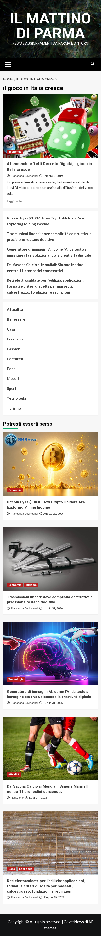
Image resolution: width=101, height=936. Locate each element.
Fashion (13, 349)
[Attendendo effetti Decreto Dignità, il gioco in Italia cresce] (50, 126)
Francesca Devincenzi (24, 175)
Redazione (17, 797)
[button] (8, 64)
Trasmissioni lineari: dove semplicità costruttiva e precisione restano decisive (49, 236)
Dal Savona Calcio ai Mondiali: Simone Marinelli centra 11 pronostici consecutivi (46, 267)
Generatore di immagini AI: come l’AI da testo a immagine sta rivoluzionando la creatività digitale (49, 252)
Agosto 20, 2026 (53, 513)
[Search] (92, 64)
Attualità (15, 309)
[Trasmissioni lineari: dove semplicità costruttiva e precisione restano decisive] (50, 559)
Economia (14, 151)
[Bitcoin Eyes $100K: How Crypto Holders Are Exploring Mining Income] (50, 464)
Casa (11, 329)
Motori (13, 378)
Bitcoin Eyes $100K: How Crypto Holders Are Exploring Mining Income (45, 221)
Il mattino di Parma (50, 26)
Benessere (16, 319)
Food (11, 368)
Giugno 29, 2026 (53, 897)
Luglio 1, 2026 (38, 797)
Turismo (14, 408)
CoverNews (74, 921)
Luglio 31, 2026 (53, 608)
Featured (15, 359)
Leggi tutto (14, 201)
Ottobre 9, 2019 (53, 176)
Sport (11, 388)
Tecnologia (16, 398)
